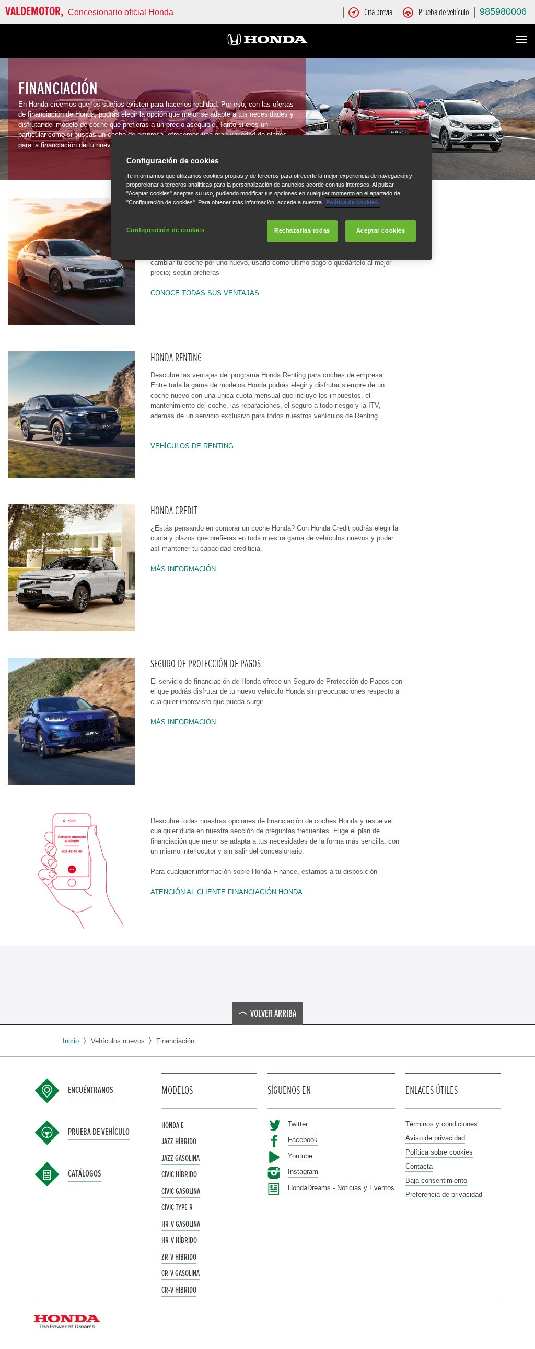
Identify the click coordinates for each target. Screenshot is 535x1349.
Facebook (303, 1140)
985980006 (503, 11)
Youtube (300, 1156)
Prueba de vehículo (99, 1132)
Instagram (303, 1171)
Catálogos (84, 1174)
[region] (271, 197)
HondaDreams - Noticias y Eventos (341, 1188)
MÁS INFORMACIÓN (183, 569)
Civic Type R (177, 1207)
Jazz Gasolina (180, 1158)
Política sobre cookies (439, 1152)
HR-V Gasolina (180, 1224)
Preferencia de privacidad (443, 1194)
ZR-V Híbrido (178, 1257)
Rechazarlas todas (302, 230)
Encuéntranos (90, 1090)
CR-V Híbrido (178, 1290)
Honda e (172, 1125)
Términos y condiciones (441, 1124)
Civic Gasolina (180, 1191)
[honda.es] (267, 41)
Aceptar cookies (380, 230)
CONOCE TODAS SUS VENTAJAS (204, 293)
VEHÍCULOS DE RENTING (192, 446)
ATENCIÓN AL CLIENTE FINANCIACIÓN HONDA (226, 892)
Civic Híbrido (179, 1174)
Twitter (298, 1124)
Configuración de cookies (165, 230)
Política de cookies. (352, 202)
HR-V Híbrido (179, 1240)
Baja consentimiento (436, 1180)
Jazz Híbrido (178, 1141)
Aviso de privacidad (435, 1138)
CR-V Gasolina (180, 1273)
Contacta (419, 1166)
